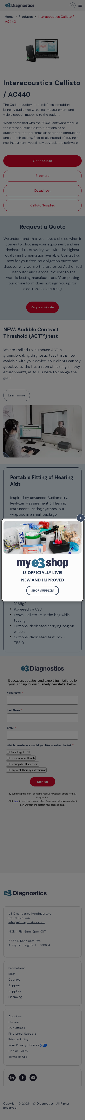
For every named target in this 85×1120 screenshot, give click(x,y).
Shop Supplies (42, 590)
